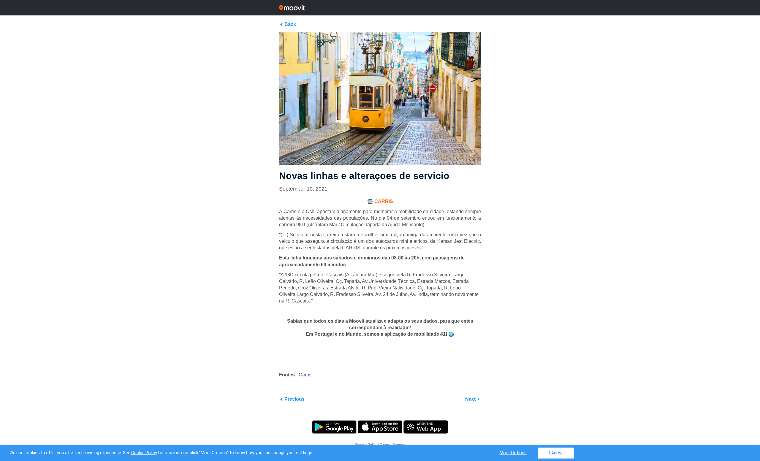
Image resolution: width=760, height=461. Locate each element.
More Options (513, 452)
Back (290, 24)
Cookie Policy (144, 452)
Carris (305, 374)
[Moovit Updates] (380, 7)
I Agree (556, 452)
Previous (294, 399)
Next (470, 399)
